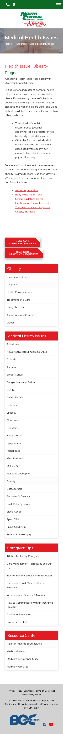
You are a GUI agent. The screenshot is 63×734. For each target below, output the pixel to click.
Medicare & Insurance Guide (23, 658)
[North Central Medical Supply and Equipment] (31, 20)
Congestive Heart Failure (21, 382)
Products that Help (17, 622)
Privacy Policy (15, 690)
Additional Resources (19, 614)
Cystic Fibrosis (15, 397)
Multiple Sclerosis (16, 466)
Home (8, 43)
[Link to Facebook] (44, 724)
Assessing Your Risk (26, 190)
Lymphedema (14, 443)
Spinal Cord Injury (16, 526)
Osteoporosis (14, 488)
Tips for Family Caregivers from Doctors (29, 575)
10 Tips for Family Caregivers (24, 556)
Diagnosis (12, 284)
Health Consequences (19, 292)
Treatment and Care (18, 299)
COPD (10, 389)
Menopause (13, 450)
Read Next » (23, 253)
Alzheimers (13, 344)
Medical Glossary (16, 651)
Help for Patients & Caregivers (24, 643)
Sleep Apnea (14, 511)
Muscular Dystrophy (18, 473)
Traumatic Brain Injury (19, 534)
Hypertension (14, 435)
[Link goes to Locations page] (14, 4)
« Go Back (22, 242)
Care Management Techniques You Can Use (29, 565)
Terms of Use (42, 690)
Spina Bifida (13, 519)
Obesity (11, 481)
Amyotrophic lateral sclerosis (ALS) (27, 351)
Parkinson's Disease (18, 496)
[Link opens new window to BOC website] (25, 724)
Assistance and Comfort (21, 315)
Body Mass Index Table (28, 194)
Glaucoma (12, 420)
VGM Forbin (33, 707)
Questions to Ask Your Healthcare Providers (26, 585)
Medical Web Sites (17, 666)
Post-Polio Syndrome (19, 504)
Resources (21, 43)
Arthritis (11, 359)
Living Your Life (15, 307)
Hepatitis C (13, 427)
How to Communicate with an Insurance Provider (30, 604)
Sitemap (28, 690)
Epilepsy (11, 412)
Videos (11, 322)
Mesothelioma (15, 458)
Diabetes (12, 405)
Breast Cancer (15, 374)
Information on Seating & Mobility (26, 595)
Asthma (11, 367)
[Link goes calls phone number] (7, 4)
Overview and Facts (18, 277)
